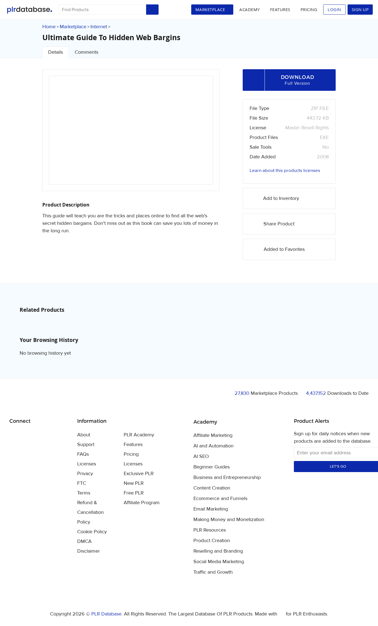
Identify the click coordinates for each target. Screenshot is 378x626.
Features (280, 9)
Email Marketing (210, 509)
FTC (81, 483)
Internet (98, 27)
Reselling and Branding (218, 551)
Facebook (14, 435)
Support (85, 444)
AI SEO (201, 457)
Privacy (85, 473)
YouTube (53, 435)
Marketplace (73, 27)
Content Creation (211, 488)
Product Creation (211, 541)
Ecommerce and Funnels (220, 499)
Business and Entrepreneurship (227, 478)
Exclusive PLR (139, 473)
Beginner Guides (211, 467)
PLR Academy (139, 435)
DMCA (84, 541)
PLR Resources (209, 530)
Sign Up (360, 9)
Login (334, 9)
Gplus (40, 435)
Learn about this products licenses (285, 171)
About (83, 435)
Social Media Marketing (218, 562)
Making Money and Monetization (228, 520)
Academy (249, 9)
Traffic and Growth (213, 572)
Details (55, 52)
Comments (86, 52)
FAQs (83, 454)
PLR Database (29, 10)
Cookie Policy (92, 532)
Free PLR (134, 493)
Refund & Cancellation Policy (90, 512)
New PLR (134, 483)
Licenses (86, 464)
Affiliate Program (142, 502)
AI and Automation (213, 446)
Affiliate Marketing (212, 435)
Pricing (309, 9)
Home (49, 27)
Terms (83, 493)
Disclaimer (88, 551)
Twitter (27, 435)
